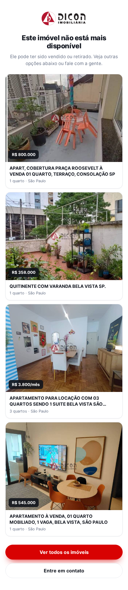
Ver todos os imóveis (64, 552)
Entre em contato (64, 571)
